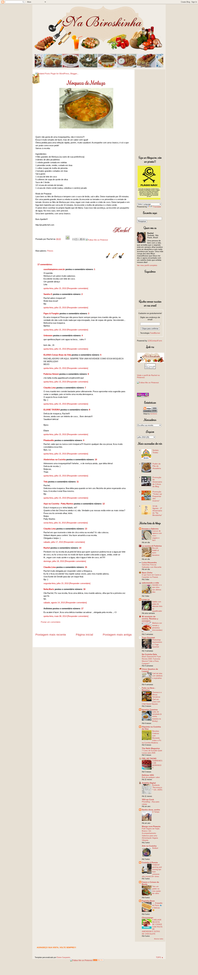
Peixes (50, 251)
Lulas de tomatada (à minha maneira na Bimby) (156, 716)
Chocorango (147, 918)
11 (78, 481)
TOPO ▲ (159, 957)
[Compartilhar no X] (78, 239)
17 (82, 608)
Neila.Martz (49, 589)
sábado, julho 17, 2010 (54, 542)
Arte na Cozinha (149, 846)
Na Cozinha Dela (149, 654)
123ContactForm (155, 341)
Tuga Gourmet (148, 637)
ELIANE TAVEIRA (52, 409)
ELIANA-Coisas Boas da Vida (57, 355)
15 (86, 567)
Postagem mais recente (50, 634)
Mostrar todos (158, 939)
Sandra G (48, 294)
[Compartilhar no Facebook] (81, 239)
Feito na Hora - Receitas (148, 689)
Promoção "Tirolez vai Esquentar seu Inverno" (157, 496)
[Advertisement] (150, 112)
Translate (157, 207)
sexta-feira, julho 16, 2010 (55, 523)
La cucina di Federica (152, 546)
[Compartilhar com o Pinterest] (83, 239)
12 (104, 503)
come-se (146, 599)
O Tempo (155, 812)
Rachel (47, 548)
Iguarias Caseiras (150, 709)
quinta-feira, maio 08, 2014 (55, 616)
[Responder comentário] (77, 288)
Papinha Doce (148, 901)
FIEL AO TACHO (149, 758)
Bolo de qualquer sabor (151, 777)
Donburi (155, 848)
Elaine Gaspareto (63, 957)
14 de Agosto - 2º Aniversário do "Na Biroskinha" (157, 510)
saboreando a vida (150, 583)
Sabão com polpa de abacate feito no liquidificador (157, 606)
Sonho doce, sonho (151, 810)
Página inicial (84, 634)
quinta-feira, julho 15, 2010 (55, 288)
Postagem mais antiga (117, 634)
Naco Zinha (147, 573)
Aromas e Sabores (150, 529)
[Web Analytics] (98, 960)
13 (86, 528)
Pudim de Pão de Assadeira (156, 466)
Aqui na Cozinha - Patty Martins (58, 503)
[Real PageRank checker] (143, 396)
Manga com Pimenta (151, 826)
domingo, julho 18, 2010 (54, 561)
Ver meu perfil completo (147, 265)
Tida (46, 481)
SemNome (153, 414)
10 (96, 459)
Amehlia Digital (149, 783)
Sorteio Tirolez (155, 451)
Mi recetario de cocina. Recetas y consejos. (150, 618)
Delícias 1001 (148, 775)
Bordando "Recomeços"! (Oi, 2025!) (157, 787)
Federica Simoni (51, 374)
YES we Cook (148, 799)
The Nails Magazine (151, 748)
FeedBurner (155, 333)
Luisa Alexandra (149, 562)
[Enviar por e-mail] (73, 239)
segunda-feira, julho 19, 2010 (56, 583)
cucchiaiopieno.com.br (54, 269)
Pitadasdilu (49, 440)
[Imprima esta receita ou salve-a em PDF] (67, 239)
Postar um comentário (50, 622)
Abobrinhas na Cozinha (55, 459)
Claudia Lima (50, 387)
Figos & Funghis (51, 313)
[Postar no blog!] (76, 239)
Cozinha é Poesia (150, 862)
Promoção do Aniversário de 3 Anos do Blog (157, 482)
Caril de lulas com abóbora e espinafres (157, 675)
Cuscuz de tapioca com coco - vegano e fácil (157, 535)
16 (84, 589)
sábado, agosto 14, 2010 (55, 602)
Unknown (48, 335)
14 (80, 548)
